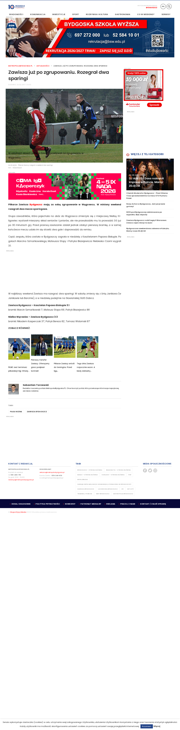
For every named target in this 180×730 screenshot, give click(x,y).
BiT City (130, 489)
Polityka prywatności (48, 504)
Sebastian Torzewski (36, 385)
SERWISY (166, 14)
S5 (122, 489)
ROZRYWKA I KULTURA (97, 14)
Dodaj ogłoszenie (21, 504)
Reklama (110, 504)
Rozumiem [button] (146, 726)
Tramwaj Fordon (84, 494)
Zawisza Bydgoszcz (37, 411)
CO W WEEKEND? (146, 14)
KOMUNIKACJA (37, 14)
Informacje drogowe (163, 6)
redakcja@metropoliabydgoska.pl (21, 480)
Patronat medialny (91, 504)
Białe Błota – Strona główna (118, 470)
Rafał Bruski (82, 480)
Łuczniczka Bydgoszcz (108, 489)
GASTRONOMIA (122, 14)
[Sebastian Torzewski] (13, 389)
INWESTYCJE (58, 14)
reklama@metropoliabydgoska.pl (52, 472)
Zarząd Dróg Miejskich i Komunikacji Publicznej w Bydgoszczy (104, 484)
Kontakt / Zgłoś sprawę (153, 504)
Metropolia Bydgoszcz (123, 494)
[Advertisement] (63, 270)
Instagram (155, 470)
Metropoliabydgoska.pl (20, 66)
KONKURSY (70, 504)
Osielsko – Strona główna (113, 475)
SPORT (75, 14)
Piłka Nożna (16, 411)
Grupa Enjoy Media (18, 512)
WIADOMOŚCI (16, 14)
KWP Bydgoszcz (103, 494)
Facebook (145, 470)
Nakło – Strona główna (87, 475)
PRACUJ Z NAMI (127, 504)
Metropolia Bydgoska (16, 6)
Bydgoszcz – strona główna (89, 470)
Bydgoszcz (151, 7)
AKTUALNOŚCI (43, 66)
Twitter (150, 470)
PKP (129, 475)
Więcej (156, 726)
